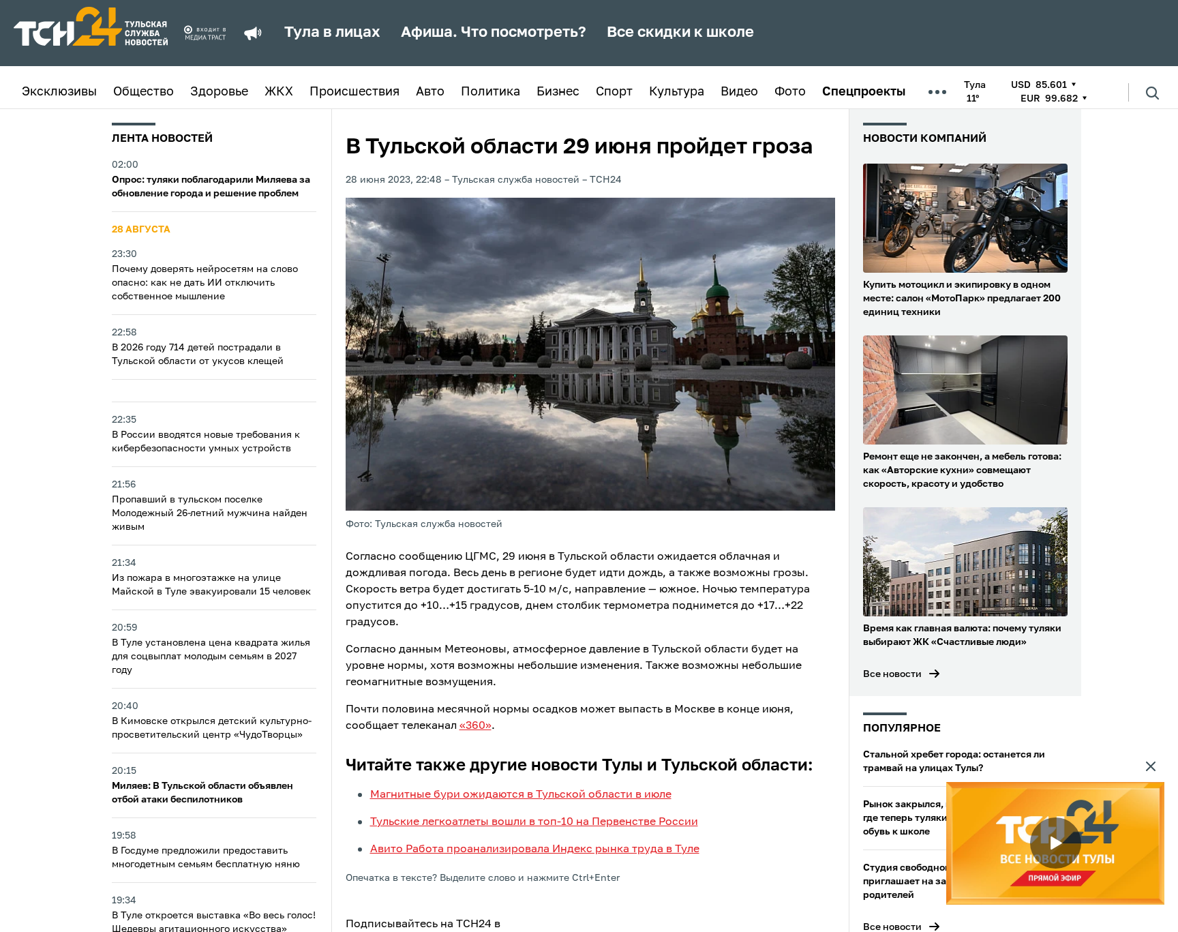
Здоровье (219, 92)
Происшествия (354, 92)
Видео (739, 92)
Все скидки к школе (680, 32)
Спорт (614, 92)
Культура (676, 92)
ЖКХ (279, 92)
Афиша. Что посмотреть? (493, 32)
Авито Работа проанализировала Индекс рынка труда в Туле (534, 849)
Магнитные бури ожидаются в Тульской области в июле (520, 795)
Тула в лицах (332, 32)
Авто (430, 92)
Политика (490, 92)
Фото (790, 92)
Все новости (892, 674)
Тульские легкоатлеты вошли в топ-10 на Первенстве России (534, 822)
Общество (143, 92)
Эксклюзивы (59, 92)
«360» (475, 726)
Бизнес (558, 92)
